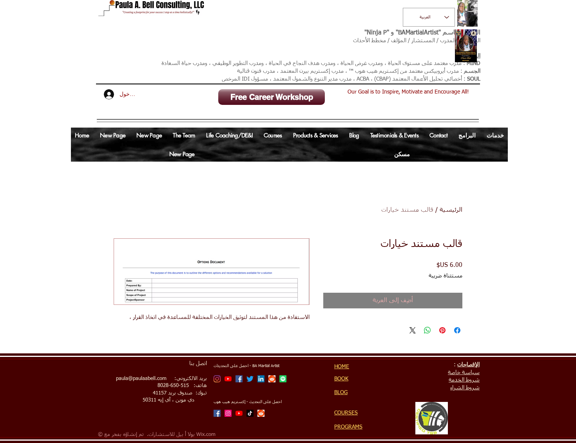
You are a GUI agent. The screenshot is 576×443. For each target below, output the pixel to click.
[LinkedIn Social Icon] (260, 378)
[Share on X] (412, 330)
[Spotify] (282, 378)
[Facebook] (239, 378)
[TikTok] (250, 413)
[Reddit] (271, 378)
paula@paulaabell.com (141, 378)
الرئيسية (451, 210)
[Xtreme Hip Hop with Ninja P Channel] (239, 413)
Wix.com (206, 434)
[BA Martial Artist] (217, 378)
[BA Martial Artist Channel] (228, 378)
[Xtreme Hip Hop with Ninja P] (228, 413)
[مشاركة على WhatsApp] (427, 330)
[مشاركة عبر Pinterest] (442, 330)
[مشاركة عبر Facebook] (457, 330)
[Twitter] (250, 378)
